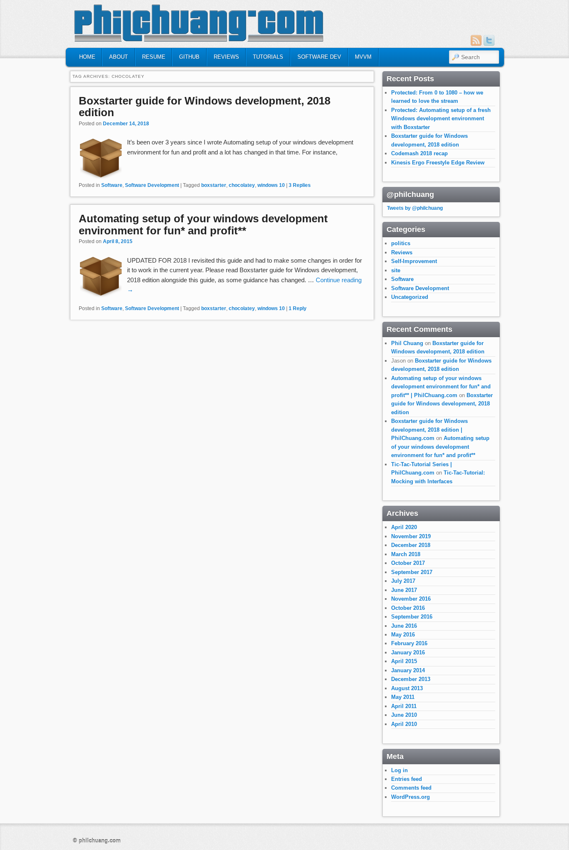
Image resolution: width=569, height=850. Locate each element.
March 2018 (405, 554)
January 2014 (408, 670)
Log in (399, 770)
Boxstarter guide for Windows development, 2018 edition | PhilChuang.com (429, 429)
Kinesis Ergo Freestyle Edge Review (437, 162)
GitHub (189, 57)
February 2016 (409, 643)
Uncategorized (409, 297)
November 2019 (411, 536)
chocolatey (242, 185)
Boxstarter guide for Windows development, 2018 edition (204, 106)
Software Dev (319, 57)
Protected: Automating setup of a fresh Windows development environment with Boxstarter (441, 118)
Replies (300, 185)
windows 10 (271, 185)
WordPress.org (410, 797)
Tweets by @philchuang (415, 208)
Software (111, 185)
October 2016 (408, 608)
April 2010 (404, 724)
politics (400, 243)
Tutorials (268, 57)
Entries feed (406, 779)
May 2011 (402, 697)
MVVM (363, 57)
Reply (298, 308)
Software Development (152, 185)
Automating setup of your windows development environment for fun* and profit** (203, 224)
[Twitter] (489, 40)
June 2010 (404, 715)
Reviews (226, 57)
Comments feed (411, 788)
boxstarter (213, 185)
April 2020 (404, 527)
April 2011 (404, 706)
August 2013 (407, 688)
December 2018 (410, 545)
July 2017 (403, 581)
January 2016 (408, 652)
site (395, 270)
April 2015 (404, 661)
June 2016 (404, 626)
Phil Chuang (407, 343)
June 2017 (404, 590)
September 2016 (411, 617)
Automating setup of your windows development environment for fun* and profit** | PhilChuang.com (441, 386)
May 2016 (403, 634)
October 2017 (408, 563)
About (118, 57)
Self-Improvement (414, 261)
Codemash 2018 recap (419, 153)
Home (87, 57)
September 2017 (411, 572)
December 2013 (410, 679)
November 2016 (411, 599)
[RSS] (476, 40)
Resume (153, 57)
